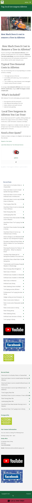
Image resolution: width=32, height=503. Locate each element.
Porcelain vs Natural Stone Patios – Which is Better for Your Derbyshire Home (14, 243)
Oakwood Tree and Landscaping (18, 493)
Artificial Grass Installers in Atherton (14, 277)
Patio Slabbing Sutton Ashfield (12, 286)
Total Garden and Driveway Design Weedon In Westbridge (13, 265)
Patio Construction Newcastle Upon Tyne (14, 304)
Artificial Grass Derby (9, 283)
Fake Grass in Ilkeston (10, 272)
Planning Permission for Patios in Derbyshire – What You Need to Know (13, 249)
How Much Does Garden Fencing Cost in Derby (14, 228)
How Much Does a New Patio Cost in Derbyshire (14, 260)
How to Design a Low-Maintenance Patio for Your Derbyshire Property (13, 237)
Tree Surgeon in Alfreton (13, 167)
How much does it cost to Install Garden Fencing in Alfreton (12, 191)
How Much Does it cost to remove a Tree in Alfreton (13, 208)
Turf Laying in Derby (9, 319)
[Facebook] (16, 162)
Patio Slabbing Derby (9, 313)
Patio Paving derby (9, 310)
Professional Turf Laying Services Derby (13, 293)
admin (4, 167)
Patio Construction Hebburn (11, 300)
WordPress (16, 495)
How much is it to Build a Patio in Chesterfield (13, 186)
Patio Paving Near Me (10, 212)
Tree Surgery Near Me (10, 204)
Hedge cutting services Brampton (13, 297)
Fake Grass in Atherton (10, 280)
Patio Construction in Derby (11, 308)
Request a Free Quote (6, 141)
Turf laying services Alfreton (11, 289)
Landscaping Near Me (10, 215)
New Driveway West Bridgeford (12, 269)
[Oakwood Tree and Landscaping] (2, 2)
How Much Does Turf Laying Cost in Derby (14, 223)
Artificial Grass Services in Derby (12, 316)
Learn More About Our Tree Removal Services (12, 145)
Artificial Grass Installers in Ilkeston (13, 275)
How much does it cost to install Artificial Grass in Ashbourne (12, 195)
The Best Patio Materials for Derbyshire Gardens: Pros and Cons (13, 255)
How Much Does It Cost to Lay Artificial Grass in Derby (12, 233)
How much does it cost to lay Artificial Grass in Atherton (14, 200)
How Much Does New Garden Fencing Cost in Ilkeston (14, 218)
